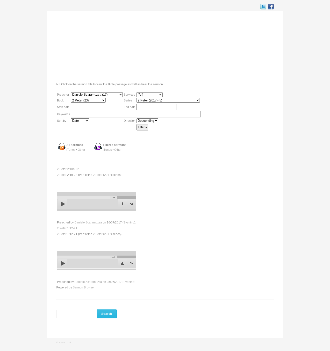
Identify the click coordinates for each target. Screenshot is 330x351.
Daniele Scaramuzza (88, 222)
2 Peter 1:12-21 (67, 228)
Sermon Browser (84, 287)
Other (81, 149)
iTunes (70, 149)
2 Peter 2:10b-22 (68, 169)
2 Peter (61, 175)
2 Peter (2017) (102, 175)
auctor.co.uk (65, 342)
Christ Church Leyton (81, 23)
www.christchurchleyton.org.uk (236, 69)
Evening (128, 222)
